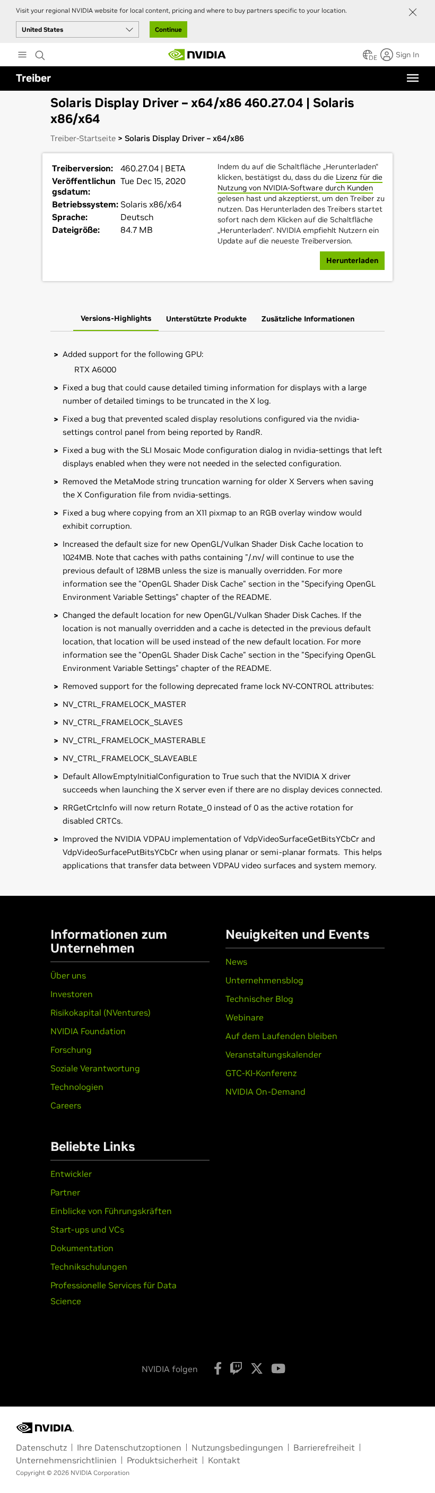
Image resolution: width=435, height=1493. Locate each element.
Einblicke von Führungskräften (111, 1211)
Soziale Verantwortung (95, 1068)
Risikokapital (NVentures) (100, 1012)
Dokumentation (82, 1248)
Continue (168, 29)
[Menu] (412, 78)
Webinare (244, 1017)
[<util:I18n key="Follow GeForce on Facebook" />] (218, 1368)
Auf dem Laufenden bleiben (281, 1036)
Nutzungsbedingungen (237, 1447)
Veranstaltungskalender (273, 1054)
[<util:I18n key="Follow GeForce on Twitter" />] (256, 1368)
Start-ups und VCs (87, 1229)
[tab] (116, 319)
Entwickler (71, 1173)
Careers (65, 1105)
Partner (65, 1192)
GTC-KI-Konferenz (261, 1073)
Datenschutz (41, 1447)
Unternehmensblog (264, 980)
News (236, 961)
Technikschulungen (88, 1266)
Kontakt (224, 1460)
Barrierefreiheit (324, 1447)
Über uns (68, 975)
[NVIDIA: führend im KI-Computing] (197, 54)
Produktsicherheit (162, 1460)
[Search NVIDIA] (40, 52)
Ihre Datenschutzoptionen (129, 1447)
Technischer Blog (259, 998)
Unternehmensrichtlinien (66, 1460)
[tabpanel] (217, 609)
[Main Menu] (22, 55)
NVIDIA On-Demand (265, 1091)
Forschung (71, 1049)
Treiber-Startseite (83, 138)
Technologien (76, 1086)
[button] (367, 58)
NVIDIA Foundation (88, 1031)
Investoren (71, 994)
